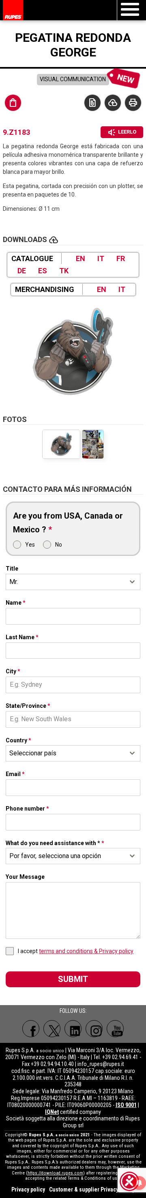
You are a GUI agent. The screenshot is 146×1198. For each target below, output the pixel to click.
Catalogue (32, 258)
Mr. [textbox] (13, 582)
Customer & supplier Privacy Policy (92, 1189)
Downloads (113, 102)
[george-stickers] (93, 444)
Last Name (22, 637)
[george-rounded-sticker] (73, 351)
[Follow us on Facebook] (30, 1028)
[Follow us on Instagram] (94, 1028)
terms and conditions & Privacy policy (86, 951)
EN (80, 258)
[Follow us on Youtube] (115, 1028)
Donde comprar (13, 102)
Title (12, 568)
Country (18, 740)
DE (21, 270)
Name (16, 602)
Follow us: (73, 1011)
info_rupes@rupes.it (100, 1064)
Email (15, 774)
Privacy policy (28, 1189)
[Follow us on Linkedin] (73, 1028)
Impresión (133, 102)
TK (64, 270)
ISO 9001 (126, 1105)
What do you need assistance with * (55, 843)
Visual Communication (73, 79)
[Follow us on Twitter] (51, 1028)
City (13, 671)
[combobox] (73, 582)
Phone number (27, 808)
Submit (73, 979)
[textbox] (65, 753)
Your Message (25, 877)
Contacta (92, 102)
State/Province (28, 706)
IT (100, 258)
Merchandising (44, 289)
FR (120, 258)
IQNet (52, 1112)
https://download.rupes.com (55, 1173)
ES (42, 270)
